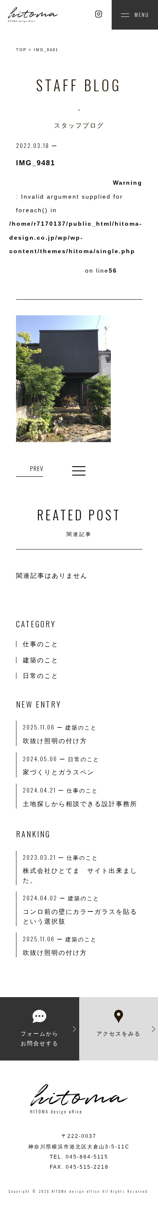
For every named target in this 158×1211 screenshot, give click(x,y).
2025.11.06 (44, 939)
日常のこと (41, 675)
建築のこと (41, 660)
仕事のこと (41, 644)
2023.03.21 (45, 857)
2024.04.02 (45, 898)
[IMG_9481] (29, 469)
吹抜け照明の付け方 (55, 952)
